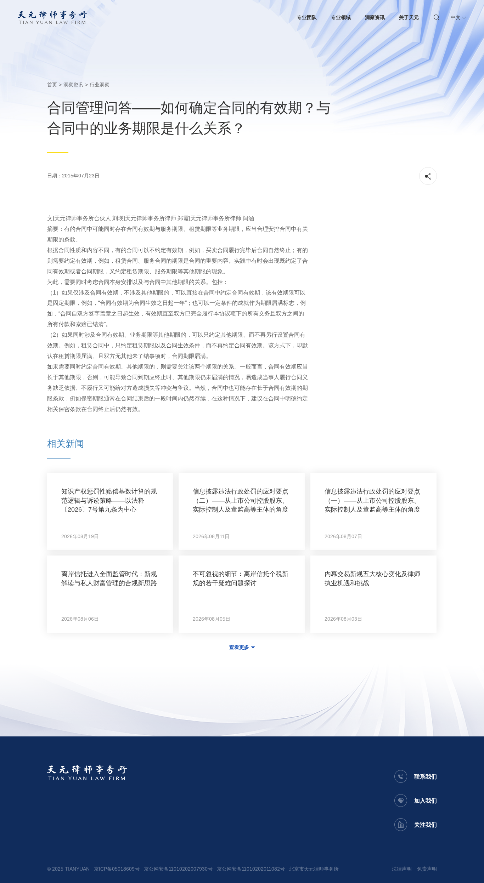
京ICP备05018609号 (117, 869)
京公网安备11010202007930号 (178, 869)
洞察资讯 (375, 17)
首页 (52, 84)
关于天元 (409, 17)
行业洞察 (99, 84)
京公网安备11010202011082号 (251, 869)
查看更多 (239, 647)
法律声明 (402, 869)
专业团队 (307, 17)
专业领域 (341, 17)
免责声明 (427, 869)
